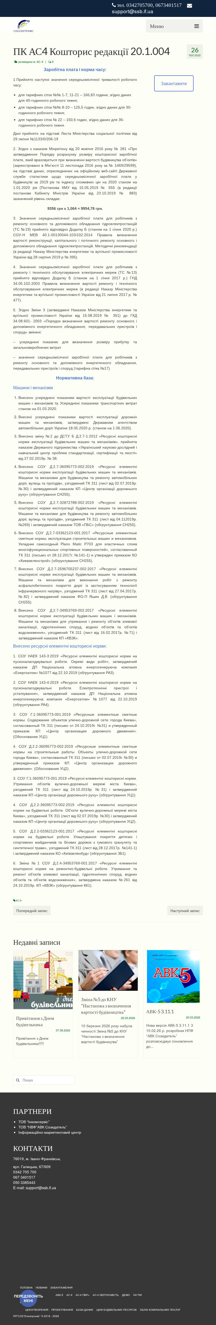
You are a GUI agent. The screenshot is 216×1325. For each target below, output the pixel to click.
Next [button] (198, 1004)
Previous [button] (17, 1004)
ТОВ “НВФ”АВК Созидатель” (42, 1126)
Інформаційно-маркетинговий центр (49, 1132)
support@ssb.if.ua (132, 11)
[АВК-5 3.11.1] (173, 976)
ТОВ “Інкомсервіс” (34, 1121)
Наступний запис (185, 910)
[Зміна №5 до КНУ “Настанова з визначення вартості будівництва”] (108, 970)
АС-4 (40, 61)
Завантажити (174, 83)
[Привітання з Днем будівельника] (43, 980)
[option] (43, 1006)
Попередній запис (31, 910)
